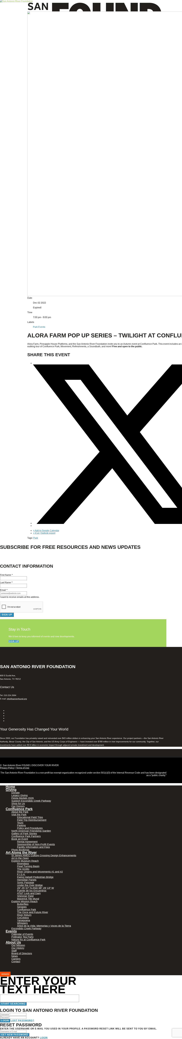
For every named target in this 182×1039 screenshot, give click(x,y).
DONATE (5, 974)
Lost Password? (22, 1020)
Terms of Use (22, 768)
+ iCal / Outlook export (44, 533)
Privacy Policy (7, 768)
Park (35, 538)
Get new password (14, 1034)
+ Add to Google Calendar (46, 530)
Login (5, 1020)
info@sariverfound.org (17, 699)
